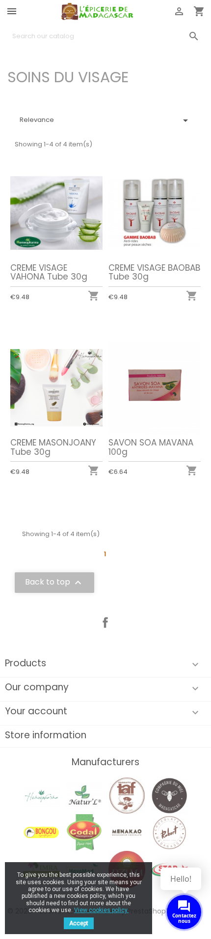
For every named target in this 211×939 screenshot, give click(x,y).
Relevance (105, 120)
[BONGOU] (41, 832)
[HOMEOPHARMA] (41, 795)
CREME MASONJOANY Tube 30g (53, 447)
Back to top (54, 583)
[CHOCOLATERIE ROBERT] (169, 832)
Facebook (105, 623)
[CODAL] (84, 832)
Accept (78, 923)
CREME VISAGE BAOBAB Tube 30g (154, 272)
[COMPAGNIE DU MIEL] (169, 795)
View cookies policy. (101, 910)
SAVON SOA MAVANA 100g (150, 447)
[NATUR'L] (84, 795)
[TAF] (126, 795)
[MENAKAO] (126, 832)
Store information (45, 735)
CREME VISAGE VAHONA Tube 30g (48, 272)
